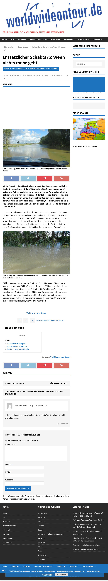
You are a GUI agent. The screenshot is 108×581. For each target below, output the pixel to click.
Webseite (9, 479)
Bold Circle (42, 521)
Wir (12, 39)
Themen (41, 525)
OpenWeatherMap (98, 93)
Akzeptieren (61, 574)
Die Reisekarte (88, 566)
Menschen (42, 517)
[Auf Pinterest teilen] (44, 178)
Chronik (26, 566)
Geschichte (50, 75)
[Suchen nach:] (89, 64)
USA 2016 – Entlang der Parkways (51, 534)
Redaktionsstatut (38, 39)
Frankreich (42, 542)
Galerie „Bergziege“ (43, 566)
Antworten (62, 423)
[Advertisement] (36, 107)
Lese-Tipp (41, 559)
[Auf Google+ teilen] (61, 178)
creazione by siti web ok (82, 93)
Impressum (97, 39)
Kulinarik (68, 39)
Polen (40, 551)
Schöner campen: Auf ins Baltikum (86, 549)
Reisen (40, 530)
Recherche (42, 555)
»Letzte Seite (57, 320)
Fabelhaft (55, 39)
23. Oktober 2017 (13, 75)
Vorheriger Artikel (15, 383)
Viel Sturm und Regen (36, 313)
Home (4, 39)
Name (8, 464)
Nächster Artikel (59, 383)
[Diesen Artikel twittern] (28, 178)
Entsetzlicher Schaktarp (17, 346)
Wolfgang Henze (32, 75)
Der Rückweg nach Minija (18, 349)
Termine (15, 566)
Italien (40, 546)
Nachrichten (42, 513)
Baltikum (59, 75)
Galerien (22, 39)
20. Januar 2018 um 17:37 (38, 406)
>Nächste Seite (43, 320)
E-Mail (8, 472)
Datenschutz (83, 39)
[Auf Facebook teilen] (11, 178)
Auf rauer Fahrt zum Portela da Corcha (88, 520)
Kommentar (10, 444)
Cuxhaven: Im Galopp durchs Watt (86, 545)
